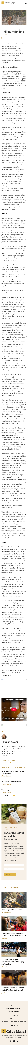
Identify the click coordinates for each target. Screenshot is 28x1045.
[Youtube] (18, 1041)
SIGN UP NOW (9, 874)
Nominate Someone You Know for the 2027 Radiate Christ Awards (13, 989)
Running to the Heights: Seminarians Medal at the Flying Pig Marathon (12, 961)
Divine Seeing (7, 29)
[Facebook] (14, 1041)
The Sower (5, 790)
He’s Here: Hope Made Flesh (11, 781)
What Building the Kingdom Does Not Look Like (13, 772)
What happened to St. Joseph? (11, 910)
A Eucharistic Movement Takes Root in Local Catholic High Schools (13, 934)
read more (14, 756)
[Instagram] (10, 1041)
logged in (9, 762)
